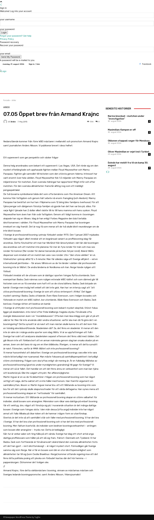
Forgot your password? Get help (15, 35)
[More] (79, 132)
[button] (147, 89)
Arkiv (14, 100)
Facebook (146, 64)
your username (7, 19)
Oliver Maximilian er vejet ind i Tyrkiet (128, 151)
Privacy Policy (7, 39)
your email (5, 53)
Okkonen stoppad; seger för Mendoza (128, 140)
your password (7, 29)
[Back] (1, 4)
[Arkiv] (5, 122)
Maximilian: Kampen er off (122, 129)
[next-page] (109, 172)
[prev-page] (107, 172)
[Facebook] (140, 64)
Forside (6, 100)
